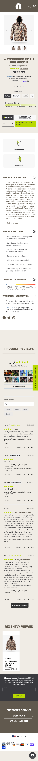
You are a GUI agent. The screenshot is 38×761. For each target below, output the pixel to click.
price (25, 410)
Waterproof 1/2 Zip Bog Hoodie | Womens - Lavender (18, 592)
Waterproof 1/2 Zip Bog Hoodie (11, 665)
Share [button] (8, 447)
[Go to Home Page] (19, 6)
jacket (8, 410)
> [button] (19, 605)
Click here (10, 308)
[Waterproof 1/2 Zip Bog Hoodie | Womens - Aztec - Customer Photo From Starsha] (8, 373)
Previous (6, 30)
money (16, 410)
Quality (8, 414)
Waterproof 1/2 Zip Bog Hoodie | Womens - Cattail (18, 440)
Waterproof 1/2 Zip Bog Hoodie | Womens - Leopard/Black (18, 466)
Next (31, 30)
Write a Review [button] (20, 386)
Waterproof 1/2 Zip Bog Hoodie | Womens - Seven (18, 540)
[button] (3, 6)
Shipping (10, 76)
